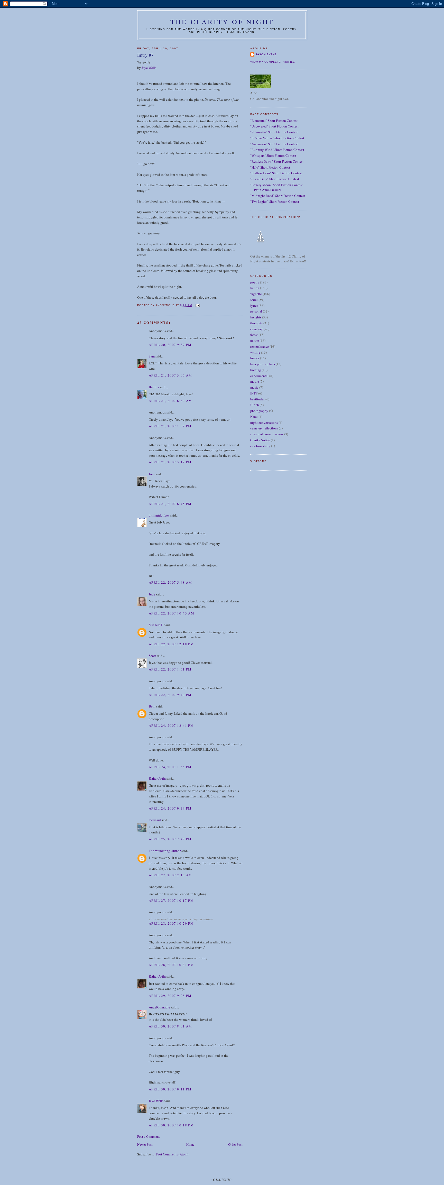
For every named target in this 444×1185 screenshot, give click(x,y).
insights (255, 317)
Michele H (156, 624)
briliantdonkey (159, 515)
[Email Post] (197, 305)
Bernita (154, 387)
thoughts (256, 323)
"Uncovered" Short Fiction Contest (274, 126)
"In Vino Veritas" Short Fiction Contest (277, 138)
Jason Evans (266, 54)
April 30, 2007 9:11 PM (170, 1089)
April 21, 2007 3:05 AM (170, 375)
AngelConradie (159, 1007)
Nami (254, 416)
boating (255, 370)
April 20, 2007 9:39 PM (170, 344)
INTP (253, 393)
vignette (256, 293)
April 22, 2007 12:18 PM (171, 644)
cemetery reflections (264, 428)
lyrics (254, 305)
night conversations (264, 422)
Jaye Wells (149, 67)
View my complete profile (272, 61)
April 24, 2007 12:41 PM (171, 725)
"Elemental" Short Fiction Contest (274, 120)
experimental (259, 375)
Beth (152, 706)
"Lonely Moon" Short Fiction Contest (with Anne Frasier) (276, 187)
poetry (254, 282)
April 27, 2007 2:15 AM (170, 875)
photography (259, 410)
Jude (152, 594)
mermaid (155, 819)
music (254, 387)
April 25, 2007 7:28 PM (170, 839)
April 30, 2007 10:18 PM (171, 1125)
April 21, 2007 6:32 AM (170, 400)
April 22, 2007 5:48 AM (170, 582)
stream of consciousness (266, 434)
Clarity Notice (260, 440)
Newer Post (145, 1144)
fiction (254, 288)
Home (190, 1144)
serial (254, 299)
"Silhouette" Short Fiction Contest (274, 132)
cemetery (256, 329)
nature (254, 340)
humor (254, 358)
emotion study (260, 446)
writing (255, 352)
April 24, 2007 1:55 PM (170, 767)
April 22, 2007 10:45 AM (171, 613)
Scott (152, 655)
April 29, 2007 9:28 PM (170, 995)
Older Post (235, 1144)
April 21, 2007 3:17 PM (170, 462)
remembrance (259, 346)
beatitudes (257, 399)
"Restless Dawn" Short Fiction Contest (276, 161)
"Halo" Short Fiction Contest (270, 167)
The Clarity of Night (222, 21)
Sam (152, 356)
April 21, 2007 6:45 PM (170, 503)
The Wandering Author (165, 850)
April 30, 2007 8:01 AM (170, 1026)
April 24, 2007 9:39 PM (170, 808)
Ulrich (254, 404)
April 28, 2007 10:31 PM (171, 964)
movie (254, 381)
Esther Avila (157, 778)
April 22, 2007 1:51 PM (170, 669)
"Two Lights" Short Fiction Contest (274, 201)
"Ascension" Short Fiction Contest (274, 144)
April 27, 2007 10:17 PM (171, 900)
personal (256, 311)
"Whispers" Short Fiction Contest (273, 155)
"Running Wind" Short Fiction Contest (277, 149)
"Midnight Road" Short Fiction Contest (277, 195)
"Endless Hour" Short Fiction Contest (276, 173)
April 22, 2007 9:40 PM (170, 694)
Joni (152, 474)
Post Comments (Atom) (172, 1154)
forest (254, 334)
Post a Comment (148, 1136)
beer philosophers (262, 364)
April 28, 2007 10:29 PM (171, 923)
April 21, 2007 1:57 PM (170, 426)
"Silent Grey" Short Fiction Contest (274, 179)
